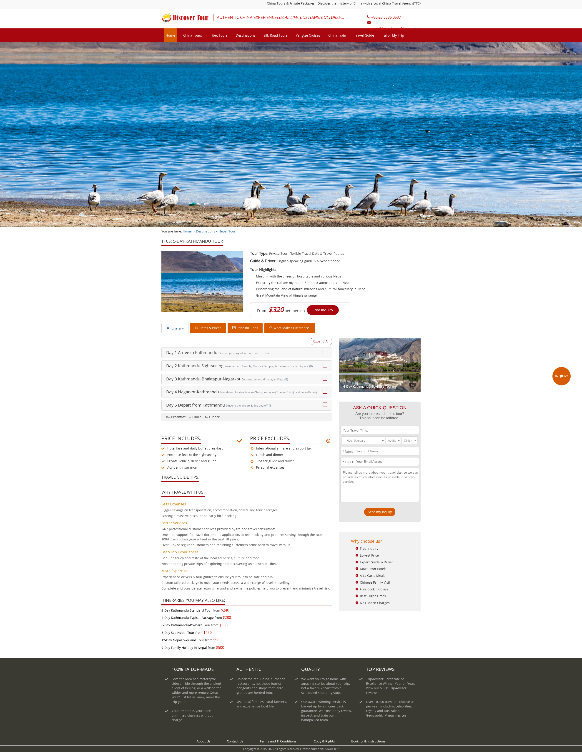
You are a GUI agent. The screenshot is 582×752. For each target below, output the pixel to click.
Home (170, 35)
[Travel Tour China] (185, 18)
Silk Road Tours (275, 35)
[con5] (325, 404)
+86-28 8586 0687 (386, 17)
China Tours (192, 35)
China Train (337, 35)
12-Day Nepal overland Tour (182, 640)
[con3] (325, 378)
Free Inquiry (323, 309)
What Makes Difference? (291, 328)
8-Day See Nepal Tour (177, 632)
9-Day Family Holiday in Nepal (184, 647)
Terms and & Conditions (278, 741)
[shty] (321, 341)
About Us (204, 741)
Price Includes (247, 328)
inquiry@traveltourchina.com (394, 22)
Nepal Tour (227, 231)
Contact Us (235, 741)
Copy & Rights (325, 741)
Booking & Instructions (368, 741)
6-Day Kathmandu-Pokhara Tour (185, 625)
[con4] (325, 391)
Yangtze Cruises (308, 35)
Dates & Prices (210, 328)
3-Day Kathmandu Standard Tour (186, 610)
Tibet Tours (219, 35)
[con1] (325, 352)
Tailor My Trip (393, 35)
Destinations (245, 35)
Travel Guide (364, 35)
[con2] (325, 365)
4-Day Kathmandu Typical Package (187, 617)
